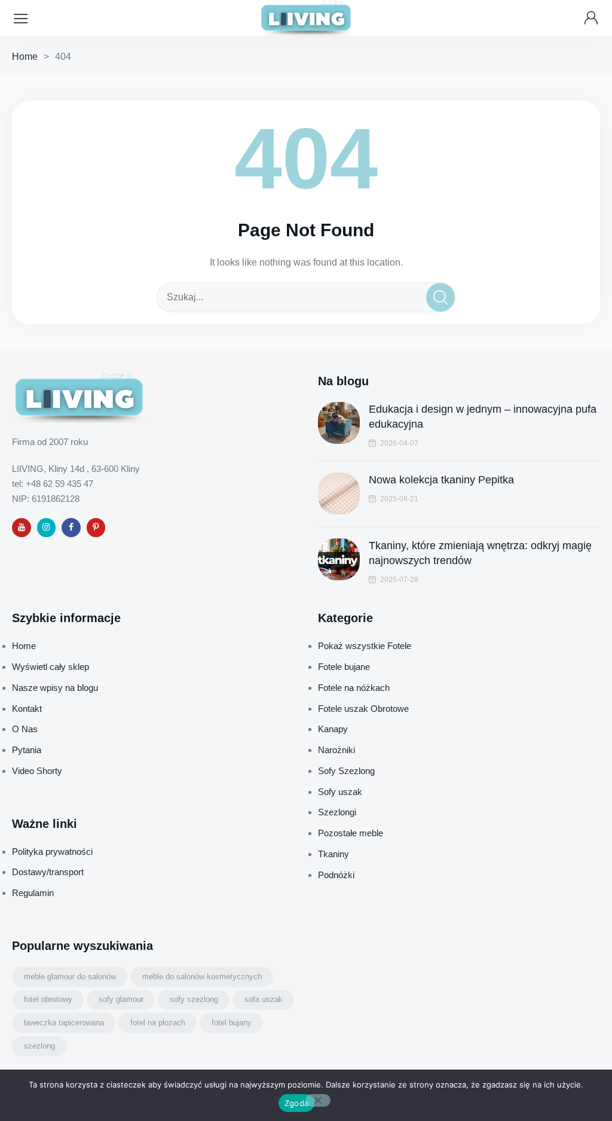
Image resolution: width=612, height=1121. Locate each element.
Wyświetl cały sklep (50, 667)
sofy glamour (121, 999)
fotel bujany (232, 1022)
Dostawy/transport (48, 872)
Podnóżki (336, 875)
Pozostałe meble (350, 833)
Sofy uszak (340, 792)
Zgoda (296, 1103)
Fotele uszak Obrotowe (363, 708)
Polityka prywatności (52, 851)
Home (25, 56)
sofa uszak (263, 999)
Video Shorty (37, 771)
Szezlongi (337, 812)
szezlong (39, 1045)
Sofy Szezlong (346, 771)
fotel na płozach (157, 1022)
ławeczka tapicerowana (64, 1022)
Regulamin (33, 893)
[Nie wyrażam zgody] (318, 1100)
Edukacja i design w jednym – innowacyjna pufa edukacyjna (482, 416)
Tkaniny (333, 854)
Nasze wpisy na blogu (55, 688)
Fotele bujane (344, 667)
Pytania (26, 750)
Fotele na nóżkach (354, 688)
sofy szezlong (194, 999)
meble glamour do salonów (70, 976)
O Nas (25, 729)
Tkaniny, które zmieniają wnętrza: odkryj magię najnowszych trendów (480, 553)
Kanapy (333, 729)
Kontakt (27, 708)
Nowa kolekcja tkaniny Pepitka (441, 480)
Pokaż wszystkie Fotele (364, 646)
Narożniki (336, 750)
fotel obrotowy (48, 999)
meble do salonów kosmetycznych (202, 976)
